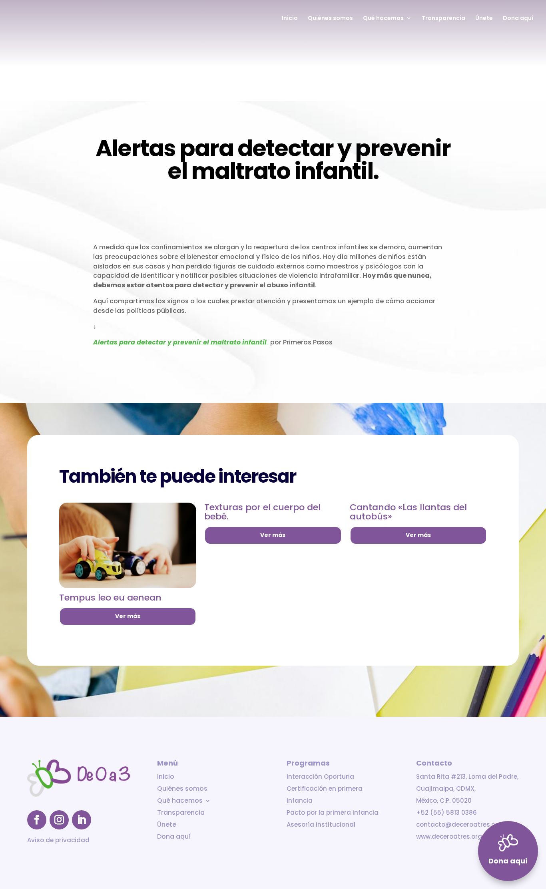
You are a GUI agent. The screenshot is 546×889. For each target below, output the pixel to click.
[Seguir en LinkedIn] (81, 819)
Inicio (290, 18)
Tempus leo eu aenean (110, 597)
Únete (484, 18)
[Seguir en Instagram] (59, 819)
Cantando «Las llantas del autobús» (408, 512)
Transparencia (443, 18)
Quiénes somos (330, 18)
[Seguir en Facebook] (36, 819)
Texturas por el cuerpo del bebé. (262, 512)
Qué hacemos (383, 18)
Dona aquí (518, 18)
